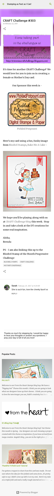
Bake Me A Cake (36, 144)
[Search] (50, 4)
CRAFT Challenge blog (18, 221)
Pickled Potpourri (27, 128)
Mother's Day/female (12, 265)
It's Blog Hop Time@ (10, 423)
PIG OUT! (6, 380)
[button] (4, 29)
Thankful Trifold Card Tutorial (14, 466)
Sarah (14, 286)
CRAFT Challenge (27, 262)
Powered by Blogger (28, 492)
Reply (14, 294)
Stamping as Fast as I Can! (19, 4)
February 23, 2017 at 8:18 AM (29, 286)
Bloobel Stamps (17, 144)
